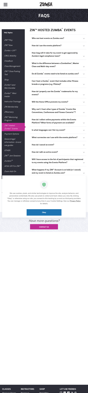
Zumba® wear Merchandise (10, 86)
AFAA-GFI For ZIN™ (12, 166)
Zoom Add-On (10, 171)
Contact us (44, 227)
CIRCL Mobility (10, 55)
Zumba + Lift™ (10, 50)
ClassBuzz (8, 61)
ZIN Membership (11, 106)
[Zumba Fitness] (45, 4)
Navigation (5, 4)
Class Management (12, 66)
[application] (44, 196)
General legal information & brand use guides (12, 142)
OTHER (7, 150)
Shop (6, 79)
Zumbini (8, 160)
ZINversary (9, 112)
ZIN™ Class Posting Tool (12, 73)
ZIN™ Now (8, 45)
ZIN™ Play (8, 40)
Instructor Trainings (12, 101)
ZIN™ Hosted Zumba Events (11, 127)
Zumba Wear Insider (10, 95)
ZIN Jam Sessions (12, 155)
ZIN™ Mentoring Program (10, 119)
